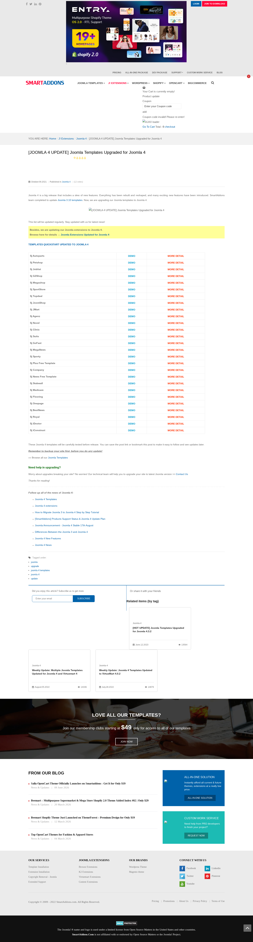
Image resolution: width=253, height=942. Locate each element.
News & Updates (40, 787)
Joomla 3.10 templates (70, 200)
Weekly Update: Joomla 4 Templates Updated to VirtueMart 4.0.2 (125, 672)
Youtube (190, 883)
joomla (34, 562)
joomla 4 (35, 574)
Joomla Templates (58, 457)
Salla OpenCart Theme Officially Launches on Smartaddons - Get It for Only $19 (78, 783)
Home (52, 138)
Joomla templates (123, 200)
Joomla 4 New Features (48, 538)
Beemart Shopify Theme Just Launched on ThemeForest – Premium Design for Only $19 (83, 817)
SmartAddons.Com (83, 934)
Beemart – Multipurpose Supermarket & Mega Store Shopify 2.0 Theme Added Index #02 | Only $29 (90, 800)
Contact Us (182, 474)
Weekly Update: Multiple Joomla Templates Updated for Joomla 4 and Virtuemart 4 (57, 672)
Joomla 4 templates (46, 444)
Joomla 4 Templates (46, 499)
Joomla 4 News (43, 545)
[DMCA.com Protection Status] (126, 923)
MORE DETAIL (176, 256)
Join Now (126, 741)
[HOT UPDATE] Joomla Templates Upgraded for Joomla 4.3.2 (158, 630)
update (34, 578)
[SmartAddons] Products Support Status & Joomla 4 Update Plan (70, 518)
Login (196, 4)
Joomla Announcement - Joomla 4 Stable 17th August (64, 525)
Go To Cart (149, 126)
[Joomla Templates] (45, 83)
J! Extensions (66, 138)
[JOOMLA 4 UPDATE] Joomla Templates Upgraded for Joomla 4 (86, 152)
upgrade (35, 566)
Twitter (190, 876)
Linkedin (215, 868)
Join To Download (214, 4)
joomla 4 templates (40, 570)
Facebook (191, 868)
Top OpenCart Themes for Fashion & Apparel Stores (62, 834)
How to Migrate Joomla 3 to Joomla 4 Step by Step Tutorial (67, 512)
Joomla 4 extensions (46, 505)
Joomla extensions (76, 229)
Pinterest (215, 876)
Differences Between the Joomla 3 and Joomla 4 (61, 532)
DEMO (131, 256)
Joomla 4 (81, 138)
